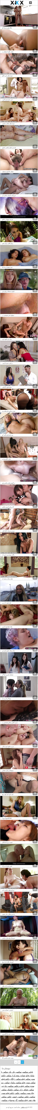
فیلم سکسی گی (21, 1100)
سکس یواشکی (12, 1089)
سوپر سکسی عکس (22, 1093)
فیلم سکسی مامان (17, 1082)
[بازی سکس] (17, 3)
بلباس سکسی (27, 1072)
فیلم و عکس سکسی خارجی (12, 1086)
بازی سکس (24, 1107)
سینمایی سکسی (7, 1100)
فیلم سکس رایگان (17, 1079)
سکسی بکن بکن (14, 1072)
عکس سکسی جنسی (20, 1096)
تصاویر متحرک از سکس (15, 1075)
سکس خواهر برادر (26, 1089)
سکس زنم (5, 1082)
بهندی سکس (29, 1086)
